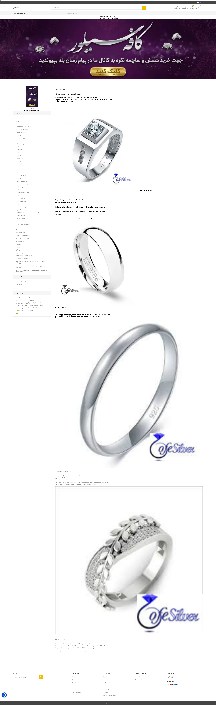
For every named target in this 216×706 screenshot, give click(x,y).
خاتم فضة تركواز (28, 300)
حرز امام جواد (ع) (21, 218)
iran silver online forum (108, 13)
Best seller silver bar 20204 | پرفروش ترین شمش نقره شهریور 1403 (30, 262)
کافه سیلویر (34, 307)
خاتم (41, 298)
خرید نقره (19, 189)
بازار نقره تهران (36, 297)
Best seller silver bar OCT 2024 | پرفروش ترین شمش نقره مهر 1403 (31, 266)
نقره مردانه (20, 152)
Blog (190, 13)
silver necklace (21, 138)
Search (144, 8)
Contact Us (138, 677)
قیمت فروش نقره (21, 210)
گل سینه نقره (20, 178)
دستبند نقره (36, 305)
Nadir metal (19, 285)
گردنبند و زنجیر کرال (22, 201)
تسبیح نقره (18, 121)
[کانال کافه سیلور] (108, 49)
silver (17, 124)
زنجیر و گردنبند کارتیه (22, 198)
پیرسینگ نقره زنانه (22, 181)
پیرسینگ (19, 172)
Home (56, 86)
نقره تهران (30, 310)
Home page (61, 13)
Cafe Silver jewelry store (62, 640)
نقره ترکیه (24, 310)
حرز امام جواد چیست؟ (23, 184)
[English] (200, 2)
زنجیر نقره (19, 135)
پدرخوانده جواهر (20, 253)
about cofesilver (154, 13)
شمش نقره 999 (21, 187)
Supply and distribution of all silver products (132, 13)
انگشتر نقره (28, 297)
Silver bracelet (21, 132)
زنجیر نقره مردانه (21, 221)
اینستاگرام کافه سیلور (72, 13)
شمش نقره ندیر (76, 692)
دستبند (31, 305)
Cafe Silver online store (61, 482)
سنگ (17, 230)
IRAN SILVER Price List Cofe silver (89, 13)
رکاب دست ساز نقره (22, 175)
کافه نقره (40, 307)
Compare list (185, 8)
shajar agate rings (20, 232)
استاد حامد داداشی (21, 282)
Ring (57, 94)
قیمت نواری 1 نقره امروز (22, 238)
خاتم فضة (19, 300)
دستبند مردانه (20, 195)
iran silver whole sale (22, 129)
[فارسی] (198, 2)
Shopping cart (107, 689)
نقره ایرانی (19, 310)
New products (166, 13)
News (73, 686)
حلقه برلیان (19, 244)
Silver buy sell (20, 227)
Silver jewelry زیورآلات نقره (24, 192)
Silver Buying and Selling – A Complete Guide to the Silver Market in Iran (31, 270)
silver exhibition (21, 215)
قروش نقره (28, 307)
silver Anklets (20, 149)
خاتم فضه (41, 303)
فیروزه (41, 305)
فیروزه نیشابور (20, 308)
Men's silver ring (21, 164)
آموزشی (18, 247)
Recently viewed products (110, 686)
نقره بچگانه (20, 158)
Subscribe (41, 677)
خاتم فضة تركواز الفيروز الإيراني (26, 303)
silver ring (19, 141)
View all (18, 313)
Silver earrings (21, 144)
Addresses (106, 683)
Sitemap (74, 677)
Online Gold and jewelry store (24, 255)
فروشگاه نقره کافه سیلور (22, 287)
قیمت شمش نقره (21, 207)
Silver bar (18, 118)
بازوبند (18, 169)
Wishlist (105, 692)
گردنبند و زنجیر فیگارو (21, 250)
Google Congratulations (22, 235)
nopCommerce (97, 703)
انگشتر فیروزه (20, 297)
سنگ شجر (19, 161)
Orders (105, 680)
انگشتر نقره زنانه (20, 241)
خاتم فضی (19, 305)
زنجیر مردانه (20, 204)
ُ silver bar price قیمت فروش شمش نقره (28, 212)
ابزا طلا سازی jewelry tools (23, 258)
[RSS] (172, 676)
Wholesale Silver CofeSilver (24, 126)
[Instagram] (168, 676)
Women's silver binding (23, 224)
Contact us (198, 13)
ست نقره (19, 146)
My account (177, 8)
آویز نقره (19, 155)
